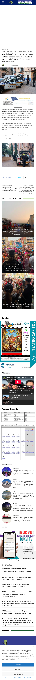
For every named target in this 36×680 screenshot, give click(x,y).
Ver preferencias (18, 674)
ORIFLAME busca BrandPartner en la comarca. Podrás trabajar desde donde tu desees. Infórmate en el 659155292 (18, 604)
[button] (33, 647)
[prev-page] (3, 312)
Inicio (3, 46)
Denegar (18, 669)
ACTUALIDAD (16, 468)
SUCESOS (15, 479)
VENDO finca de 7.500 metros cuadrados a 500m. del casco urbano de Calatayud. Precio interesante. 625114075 (17, 594)
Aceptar (18, 664)
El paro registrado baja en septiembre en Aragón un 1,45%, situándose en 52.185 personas (9, 189)
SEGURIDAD (8, 46)
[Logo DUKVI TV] (11, 2)
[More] (25, 177)
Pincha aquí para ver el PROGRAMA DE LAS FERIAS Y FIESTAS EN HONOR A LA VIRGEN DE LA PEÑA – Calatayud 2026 (23, 496)
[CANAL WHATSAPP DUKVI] (18, 545)
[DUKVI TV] (3, 65)
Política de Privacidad (19, 677)
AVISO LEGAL (29, 677)
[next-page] (6, 312)
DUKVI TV (7, 65)
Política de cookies (8, 677)
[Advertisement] (18, 24)
